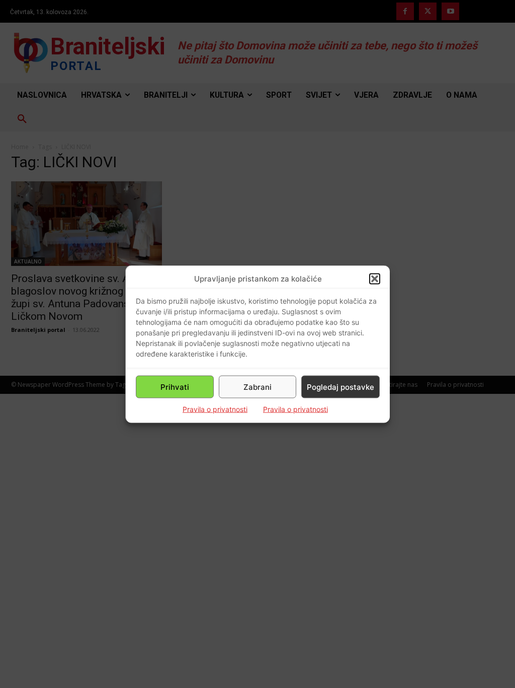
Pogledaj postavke (340, 386)
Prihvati (174, 386)
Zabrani (257, 386)
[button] (375, 278)
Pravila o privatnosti (215, 409)
